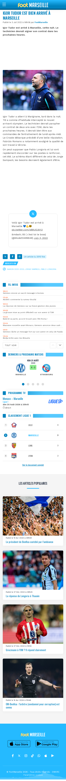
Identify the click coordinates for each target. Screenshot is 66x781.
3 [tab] (33, 384)
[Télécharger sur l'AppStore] (19, 747)
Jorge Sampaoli (32, 269)
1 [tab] (23, 384)
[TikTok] (32, 756)
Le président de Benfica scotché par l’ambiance (29, 542)
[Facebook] (12, 256)
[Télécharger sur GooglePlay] (47, 747)
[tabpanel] (33, 369)
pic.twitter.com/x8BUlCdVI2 (27, 229)
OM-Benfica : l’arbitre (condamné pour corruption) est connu (33, 705)
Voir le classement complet (33, 464)
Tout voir (10, 345)
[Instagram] (26, 756)
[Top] (57, 774)
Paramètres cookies (33, 775)
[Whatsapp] (19, 256)
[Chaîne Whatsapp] (39, 756)
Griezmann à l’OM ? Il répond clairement (26, 650)
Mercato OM (10, 263)
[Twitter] (5, 256)
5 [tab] (43, 384)
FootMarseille (41, 22)
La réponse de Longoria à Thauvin (22, 596)
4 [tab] (38, 384)
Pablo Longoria (48, 269)
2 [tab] (28, 384)
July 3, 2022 (41, 238)
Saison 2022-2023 (15, 269)
